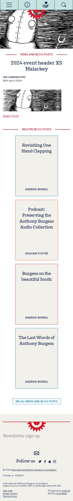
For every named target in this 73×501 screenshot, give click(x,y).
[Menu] (9, 5)
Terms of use (10, 496)
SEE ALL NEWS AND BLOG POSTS (36, 401)
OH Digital (61, 493)
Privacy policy (10, 493)
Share (6, 116)
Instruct (66, 490)
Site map (8, 490)
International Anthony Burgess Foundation (33, 469)
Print (15, 116)
